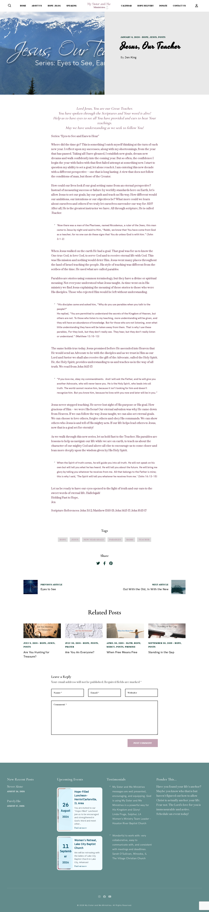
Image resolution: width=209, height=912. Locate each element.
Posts (161, 37)
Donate (163, 6)
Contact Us (179, 6)
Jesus (153, 37)
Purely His (13, 801)
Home (23, 6)
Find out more (80, 828)
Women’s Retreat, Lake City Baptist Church (85, 844)
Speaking (71, 6)
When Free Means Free (122, 652)
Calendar (126, 6)
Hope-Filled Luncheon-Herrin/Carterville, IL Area (85, 797)
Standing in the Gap (161, 652)
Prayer (69, 647)
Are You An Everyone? (79, 652)
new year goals (94, 539)
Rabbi (130, 539)
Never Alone (15, 787)
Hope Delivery (145, 6)
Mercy (111, 647)
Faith (129, 643)
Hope (145, 37)
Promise (130, 647)
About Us (37, 6)
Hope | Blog (54, 6)
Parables (115, 539)
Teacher (144, 539)
